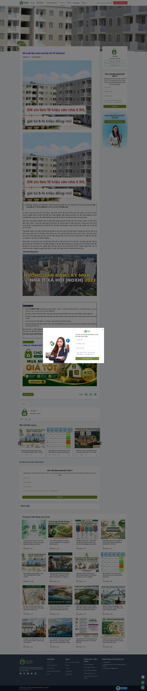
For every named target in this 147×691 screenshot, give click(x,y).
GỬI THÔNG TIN (87, 358)
